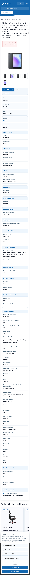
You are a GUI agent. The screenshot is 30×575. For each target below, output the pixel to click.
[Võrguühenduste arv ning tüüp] (3, 198)
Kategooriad (5, 19)
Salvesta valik (15, 567)
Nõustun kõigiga (15, 571)
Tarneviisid (6, 93)
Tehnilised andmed (8, 89)
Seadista (15, 564)
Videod (17, 89)
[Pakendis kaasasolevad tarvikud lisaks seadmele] (3, 493)
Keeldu (15, 561)
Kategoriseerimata (16, 19)
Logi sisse (27, 3)
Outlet (10, 19)
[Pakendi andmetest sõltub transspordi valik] (3, 295)
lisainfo (5, 120)
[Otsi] (27, 8)
